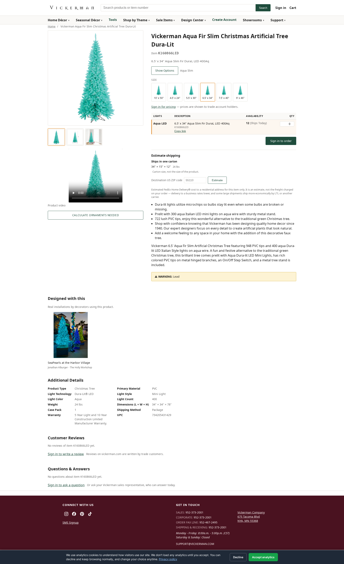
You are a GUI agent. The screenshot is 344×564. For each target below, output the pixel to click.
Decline (238, 557)
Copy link (180, 131)
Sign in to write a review (66, 454)
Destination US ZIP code (166, 180)
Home (52, 26)
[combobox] (178, 7)
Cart (292, 8)
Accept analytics (263, 557)
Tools (113, 20)
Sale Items (164, 20)
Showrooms (252, 20)
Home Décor (57, 20)
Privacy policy (168, 559)
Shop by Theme (135, 20)
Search (263, 7)
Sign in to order (281, 141)
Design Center (192, 20)
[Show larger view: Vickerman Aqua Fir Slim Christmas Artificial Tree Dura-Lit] (56, 137)
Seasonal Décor (88, 20)
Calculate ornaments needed (95, 215)
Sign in (280, 8)
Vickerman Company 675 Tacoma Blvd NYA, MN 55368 (251, 517)
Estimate (217, 180)
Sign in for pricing (163, 107)
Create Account (224, 20)
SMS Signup (71, 522)
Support (277, 20)
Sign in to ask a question (66, 485)
